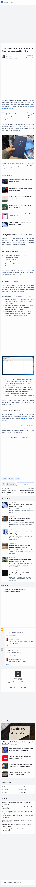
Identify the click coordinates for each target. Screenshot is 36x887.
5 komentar (12, 484)
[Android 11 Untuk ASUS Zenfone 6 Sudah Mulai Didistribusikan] (5, 210)
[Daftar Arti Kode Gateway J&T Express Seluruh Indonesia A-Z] (5, 761)
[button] (30, 58)
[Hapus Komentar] (33, 630)
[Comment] (33, 585)
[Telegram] (21, 688)
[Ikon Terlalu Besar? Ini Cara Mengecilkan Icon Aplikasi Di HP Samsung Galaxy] (5, 769)
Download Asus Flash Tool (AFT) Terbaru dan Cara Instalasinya (9, 492)
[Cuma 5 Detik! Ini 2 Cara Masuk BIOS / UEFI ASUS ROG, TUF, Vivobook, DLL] (5, 548)
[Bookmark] (3, 484)
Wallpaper (23, 792)
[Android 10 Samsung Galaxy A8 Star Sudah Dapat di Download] (5, 521)
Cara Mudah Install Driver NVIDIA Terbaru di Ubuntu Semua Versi (27, 492)
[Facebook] (14, 688)
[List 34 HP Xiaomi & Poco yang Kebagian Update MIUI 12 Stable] (5, 227)
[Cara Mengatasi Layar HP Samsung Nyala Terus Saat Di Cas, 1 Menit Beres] (5, 752)
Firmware (11, 478)
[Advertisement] (18, 23)
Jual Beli (6, 789)
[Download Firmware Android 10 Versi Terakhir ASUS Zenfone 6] (5, 218)
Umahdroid (7, 2)
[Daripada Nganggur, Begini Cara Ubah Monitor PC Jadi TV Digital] (5, 777)
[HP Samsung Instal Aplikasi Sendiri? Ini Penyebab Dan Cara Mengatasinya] (18, 739)
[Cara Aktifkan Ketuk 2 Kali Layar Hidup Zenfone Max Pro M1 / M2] (5, 562)
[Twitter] (18, 688)
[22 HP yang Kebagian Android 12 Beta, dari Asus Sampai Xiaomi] (5, 201)
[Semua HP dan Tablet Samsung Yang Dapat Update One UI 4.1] (5, 184)
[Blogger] (11, 688)
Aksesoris (6, 786)
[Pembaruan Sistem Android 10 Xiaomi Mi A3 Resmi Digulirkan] (5, 534)
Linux (5, 792)
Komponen (23, 789)
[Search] (31, 2)
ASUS (5, 478)
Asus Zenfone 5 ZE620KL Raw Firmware (18, 437)
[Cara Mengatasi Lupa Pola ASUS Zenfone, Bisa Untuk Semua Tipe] (5, 575)
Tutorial (17, 478)
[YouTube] (25, 688)
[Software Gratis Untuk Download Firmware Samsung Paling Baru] (5, 192)
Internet (23, 786)
